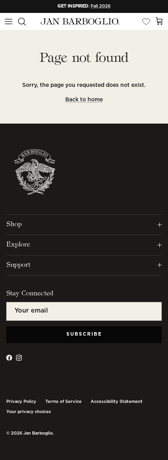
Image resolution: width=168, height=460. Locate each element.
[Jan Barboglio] (79, 21)
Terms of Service (63, 402)
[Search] (25, 21)
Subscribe (84, 334)
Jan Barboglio (38, 433)
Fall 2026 (101, 6)
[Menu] (8, 21)
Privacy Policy (21, 402)
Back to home (84, 99)
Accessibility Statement (117, 402)
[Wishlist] (146, 21)
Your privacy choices (28, 412)
